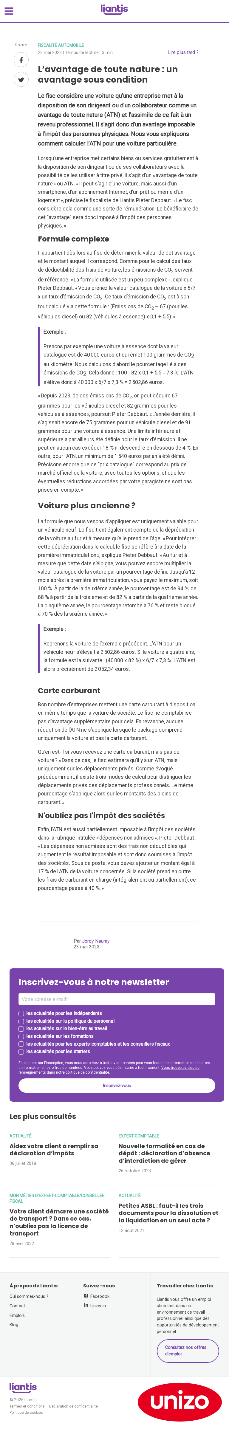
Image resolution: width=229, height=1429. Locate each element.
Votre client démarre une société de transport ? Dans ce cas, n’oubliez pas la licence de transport (59, 1222)
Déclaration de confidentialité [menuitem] (73, 1406)
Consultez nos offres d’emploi (185, 1351)
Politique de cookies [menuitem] (26, 1413)
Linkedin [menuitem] (97, 1306)
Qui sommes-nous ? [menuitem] (29, 1296)
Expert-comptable (139, 1136)
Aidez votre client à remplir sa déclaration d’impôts (54, 1150)
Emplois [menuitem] (17, 1315)
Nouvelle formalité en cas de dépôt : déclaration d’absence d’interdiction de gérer (164, 1153)
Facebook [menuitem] (99, 1296)
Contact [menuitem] (17, 1306)
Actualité (21, 1136)
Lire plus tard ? (183, 52)
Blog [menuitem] (14, 1324)
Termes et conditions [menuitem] (27, 1406)
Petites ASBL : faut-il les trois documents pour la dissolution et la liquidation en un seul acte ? (169, 1213)
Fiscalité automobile (61, 45)
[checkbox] (116, 1033)
